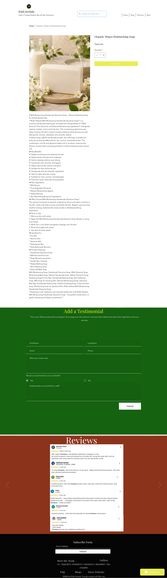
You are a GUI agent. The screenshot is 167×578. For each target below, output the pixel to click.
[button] (140, 15)
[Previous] (7, 485)
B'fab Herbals (26, 11)
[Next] (159, 485)
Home (31, 26)
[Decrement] (96, 55)
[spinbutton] (100, 55)
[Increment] (104, 55)
